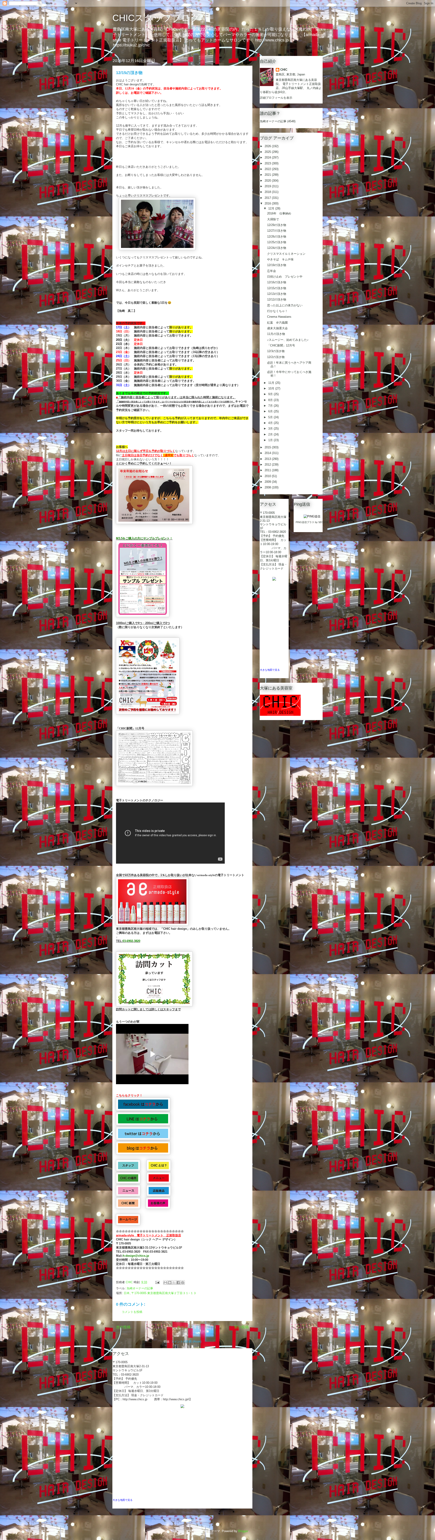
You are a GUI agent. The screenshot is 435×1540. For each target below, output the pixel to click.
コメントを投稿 (132, 1312)
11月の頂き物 (276, 334)
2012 (268, 464)
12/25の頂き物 (276, 242)
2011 (268, 470)
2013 (268, 459)
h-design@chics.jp (136, 1255)
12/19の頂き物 (276, 265)
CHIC (283, 69)
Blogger (243, 1531)
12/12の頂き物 (276, 299)
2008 (268, 487)
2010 (268, 476)
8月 (271, 400)
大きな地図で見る (123, 1500)
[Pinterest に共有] (182, 1282)
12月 (271, 208)
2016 (268, 203)
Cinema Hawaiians (279, 316)
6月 (271, 411)
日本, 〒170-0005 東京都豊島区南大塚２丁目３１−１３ (160, 1293)
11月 (271, 382)
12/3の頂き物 (276, 351)
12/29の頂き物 (276, 225)
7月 (271, 405)
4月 (271, 423)
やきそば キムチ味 (280, 259)
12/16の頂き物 (276, 282)
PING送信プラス (305, 522)
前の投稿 (241, 1327)
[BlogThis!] (169, 1282)
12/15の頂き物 (276, 288)
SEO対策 (323, 522)
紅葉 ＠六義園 (277, 322)
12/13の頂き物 (276, 294)
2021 (268, 174)
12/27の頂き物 (276, 230)
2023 (268, 163)
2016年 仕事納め (279, 213)
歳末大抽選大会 (277, 328)
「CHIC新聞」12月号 (281, 345)
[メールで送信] (165, 1282)
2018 (268, 192)
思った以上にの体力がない (284, 305)
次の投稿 (123, 1327)
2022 (268, 169)
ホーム (182, 1327)
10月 (271, 388)
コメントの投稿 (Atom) (186, 1341)
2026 (268, 146)
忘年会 (271, 271)
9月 (271, 394)
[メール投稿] (157, 1282)
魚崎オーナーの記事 (140, 1288)
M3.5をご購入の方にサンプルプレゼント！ (144, 538)
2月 (271, 434)
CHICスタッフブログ (156, 18)
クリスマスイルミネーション (286, 253)
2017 (268, 197)
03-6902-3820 (131, 941)
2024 (268, 157)
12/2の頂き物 (276, 357)
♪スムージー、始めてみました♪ (288, 339)
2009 (268, 481)
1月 (271, 440)
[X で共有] (174, 1282)
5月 (271, 417)
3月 (271, 428)
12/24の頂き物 (276, 248)
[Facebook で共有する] (178, 1282)
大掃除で (273, 219)
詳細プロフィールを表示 (276, 97)
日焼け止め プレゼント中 (284, 276)
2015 (268, 447)
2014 (268, 453)
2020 (268, 180)
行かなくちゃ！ (277, 311)
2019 (268, 186)
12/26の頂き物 (276, 236)
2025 (268, 152)
